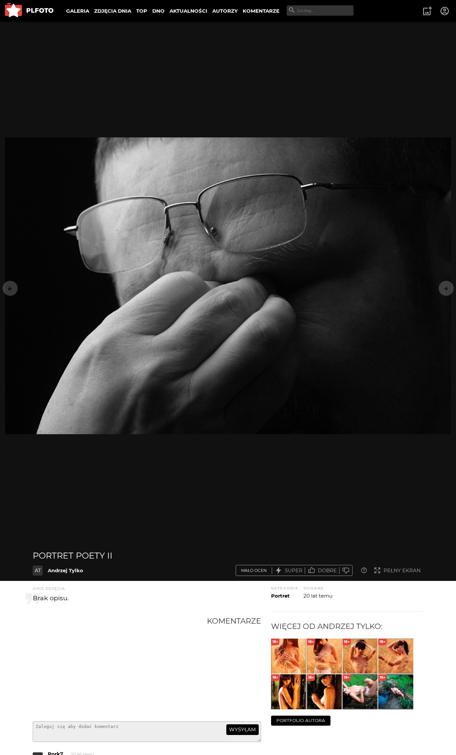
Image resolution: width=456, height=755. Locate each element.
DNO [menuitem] (158, 11)
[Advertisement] (120, 666)
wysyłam (242, 729)
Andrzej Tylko (65, 570)
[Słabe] (346, 570)
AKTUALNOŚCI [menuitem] (188, 11)
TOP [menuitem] (141, 11)
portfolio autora (300, 720)
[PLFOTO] (29, 10)
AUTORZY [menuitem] (225, 11)
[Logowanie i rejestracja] (445, 11)
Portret (280, 596)
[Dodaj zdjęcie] (427, 11)
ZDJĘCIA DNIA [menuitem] (112, 11)
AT (38, 570)
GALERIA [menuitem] (77, 11)
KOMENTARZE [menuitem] (261, 11)
